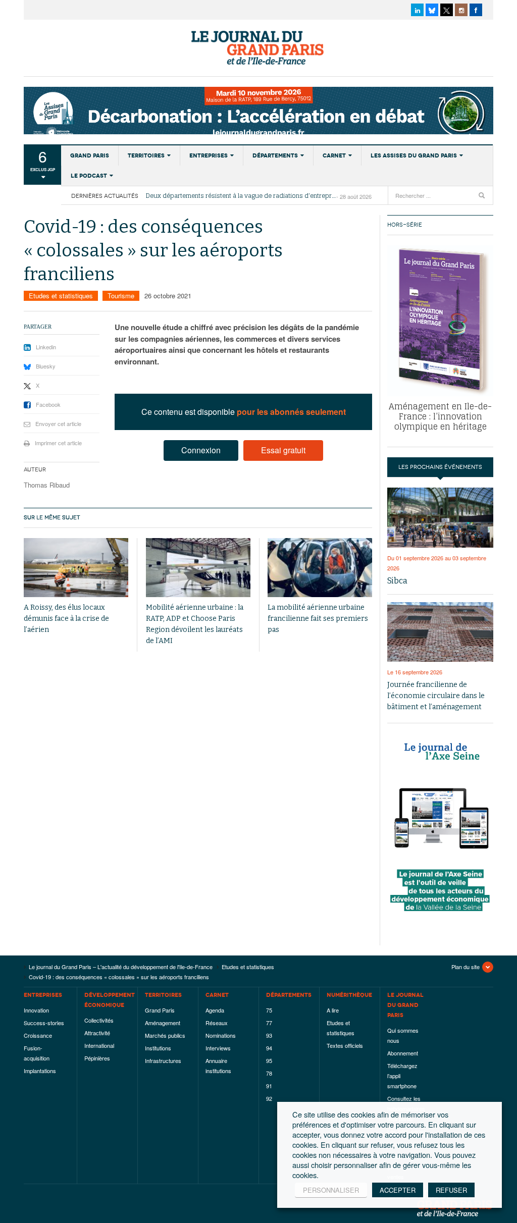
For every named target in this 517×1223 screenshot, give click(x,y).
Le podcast (89, 175)
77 (269, 1023)
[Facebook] (476, 10)
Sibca (397, 581)
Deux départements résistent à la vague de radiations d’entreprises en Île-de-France (241, 196)
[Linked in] (417, 10)
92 (269, 1098)
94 (269, 1048)
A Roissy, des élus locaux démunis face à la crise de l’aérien (66, 618)
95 (269, 1060)
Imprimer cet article (58, 443)
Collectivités (99, 1020)
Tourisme (121, 295)
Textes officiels (345, 1045)
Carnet (334, 155)
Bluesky (46, 366)
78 (269, 1073)
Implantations (40, 1071)
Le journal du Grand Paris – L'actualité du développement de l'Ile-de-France (258, 48)
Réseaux (216, 1023)
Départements (275, 155)
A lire (333, 1010)
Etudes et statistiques (61, 295)
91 (269, 1086)
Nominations (220, 1035)
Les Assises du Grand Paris (414, 155)
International (99, 1045)
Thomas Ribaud (47, 485)
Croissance (38, 1035)
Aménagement (162, 1023)
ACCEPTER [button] (398, 1190)
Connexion (201, 450)
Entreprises (208, 155)
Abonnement (402, 1053)
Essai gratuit (283, 450)
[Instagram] (461, 10)
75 (269, 1010)
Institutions (158, 1048)
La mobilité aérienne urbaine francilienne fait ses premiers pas (318, 618)
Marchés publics (165, 1035)
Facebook (48, 404)
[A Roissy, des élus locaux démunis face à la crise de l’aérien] (76, 567)
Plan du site (465, 967)
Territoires (146, 155)
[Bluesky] (432, 10)
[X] (446, 10)
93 (269, 1035)
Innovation (36, 1010)
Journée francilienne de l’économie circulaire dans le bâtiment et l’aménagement (436, 695)
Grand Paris (89, 155)
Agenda (214, 1010)
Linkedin (46, 347)
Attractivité (97, 1033)
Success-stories (44, 1023)
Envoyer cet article (58, 423)
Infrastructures (163, 1060)
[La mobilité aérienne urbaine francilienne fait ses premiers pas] (320, 567)
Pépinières (97, 1058)
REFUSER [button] (451, 1190)
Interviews (218, 1048)
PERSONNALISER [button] (331, 1190)
